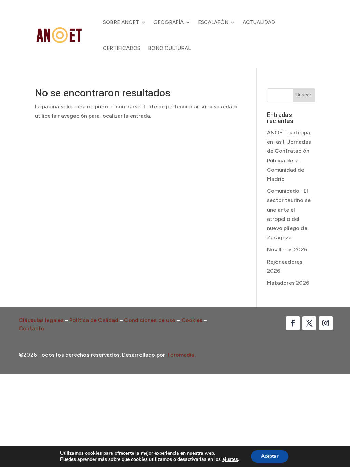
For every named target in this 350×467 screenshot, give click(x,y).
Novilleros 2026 (287, 249)
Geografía (168, 22)
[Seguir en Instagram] (326, 323)
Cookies (192, 320)
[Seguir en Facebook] (293, 323)
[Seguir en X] (309, 323)
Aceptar (269, 456)
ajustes (230, 459)
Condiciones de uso (149, 320)
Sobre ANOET (121, 22)
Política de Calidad (93, 320)
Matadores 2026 (288, 283)
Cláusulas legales (41, 320)
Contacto (31, 328)
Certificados (121, 48)
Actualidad (259, 22)
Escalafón (213, 22)
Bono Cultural (169, 48)
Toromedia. (181, 354)
